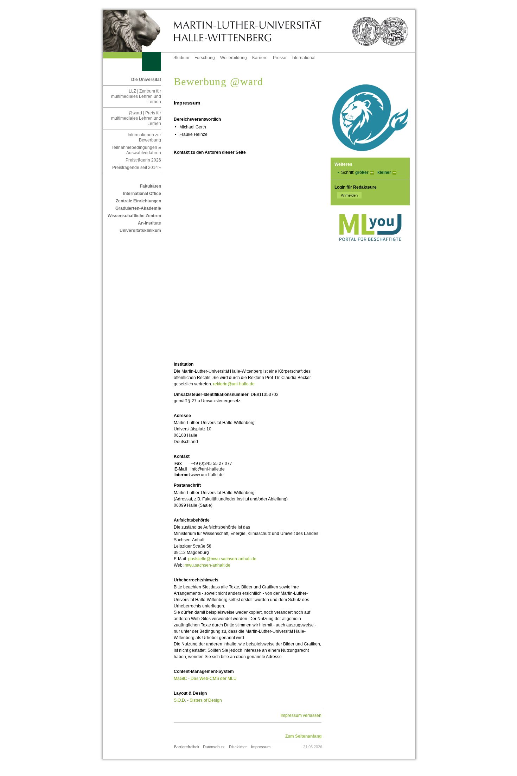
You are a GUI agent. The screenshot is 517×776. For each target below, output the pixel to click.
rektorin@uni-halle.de (234, 383)
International (303, 57)
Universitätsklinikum (140, 230)
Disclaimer (238, 747)
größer (362, 172)
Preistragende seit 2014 (136, 167)
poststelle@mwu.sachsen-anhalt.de (222, 558)
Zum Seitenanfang (303, 736)
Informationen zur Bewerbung (144, 137)
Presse (279, 57)
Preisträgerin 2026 (143, 160)
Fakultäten (150, 186)
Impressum (260, 747)
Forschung (204, 57)
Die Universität (146, 79)
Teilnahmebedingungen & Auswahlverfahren (136, 150)
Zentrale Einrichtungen (138, 200)
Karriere (260, 57)
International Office (142, 193)
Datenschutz (214, 747)
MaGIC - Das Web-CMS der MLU (205, 678)
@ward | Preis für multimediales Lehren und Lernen (136, 118)
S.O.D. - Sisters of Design (198, 700)
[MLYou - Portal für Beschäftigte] (370, 248)
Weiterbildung (233, 57)
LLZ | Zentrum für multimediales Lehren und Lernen (136, 96)
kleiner (384, 172)
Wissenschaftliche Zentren (134, 215)
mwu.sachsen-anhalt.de (207, 565)
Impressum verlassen (301, 715)
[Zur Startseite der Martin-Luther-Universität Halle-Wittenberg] (138, 31)
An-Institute (149, 223)
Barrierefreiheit (186, 747)
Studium (181, 57)
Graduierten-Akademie (138, 208)
